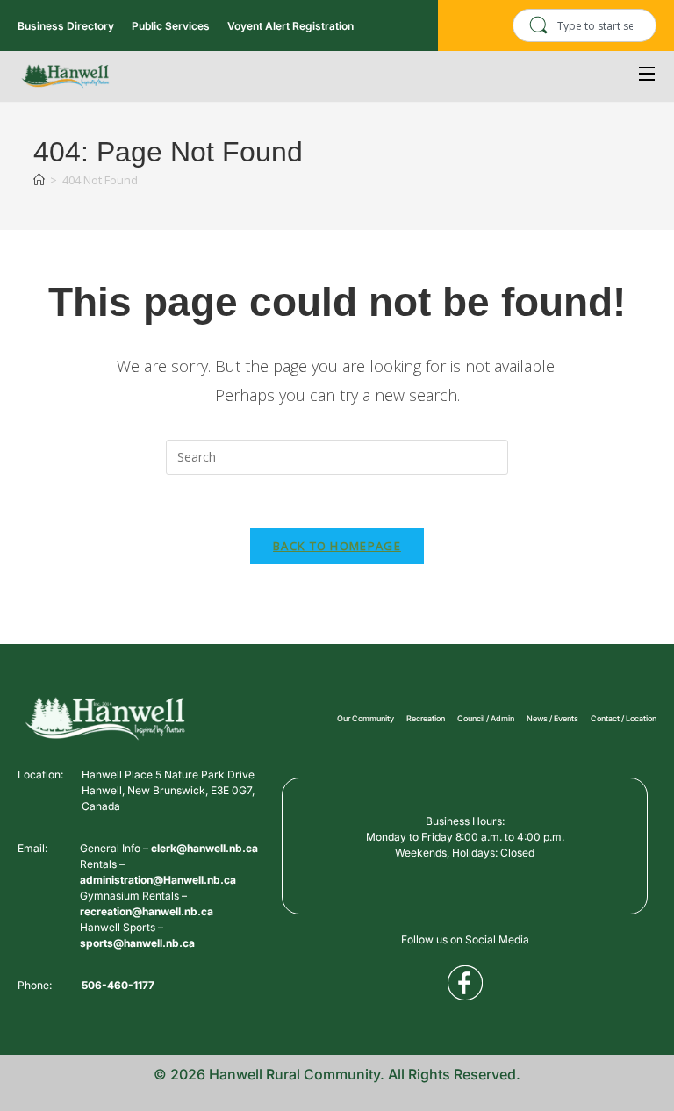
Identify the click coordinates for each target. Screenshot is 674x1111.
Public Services (171, 25)
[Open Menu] (647, 76)
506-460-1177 (118, 985)
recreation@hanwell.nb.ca (146, 911)
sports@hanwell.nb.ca (137, 943)
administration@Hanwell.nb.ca (158, 879)
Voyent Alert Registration (290, 25)
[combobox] (584, 25)
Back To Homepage (337, 546)
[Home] (39, 180)
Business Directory (66, 25)
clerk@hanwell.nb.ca (204, 848)
